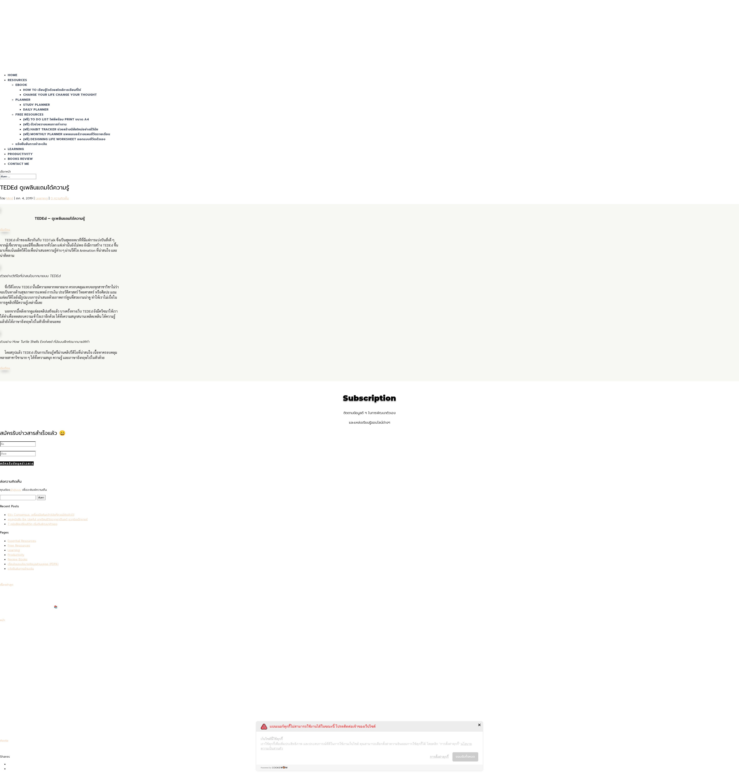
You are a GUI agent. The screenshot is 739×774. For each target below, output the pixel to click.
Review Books (17, 559)
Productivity (16, 555)
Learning (42, 198)
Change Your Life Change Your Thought (60, 94)
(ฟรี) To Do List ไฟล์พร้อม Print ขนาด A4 (56, 119)
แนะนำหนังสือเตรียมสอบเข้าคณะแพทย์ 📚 (33, 607)
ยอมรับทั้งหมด (465, 756)
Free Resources (29, 114)
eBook (21, 85)
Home (12, 628)
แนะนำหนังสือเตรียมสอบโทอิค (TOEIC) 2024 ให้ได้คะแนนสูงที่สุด (47, 612)
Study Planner (36, 104)
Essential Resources (22, 541)
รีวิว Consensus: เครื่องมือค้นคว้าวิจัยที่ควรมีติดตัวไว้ (41, 515)
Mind (9, 198)
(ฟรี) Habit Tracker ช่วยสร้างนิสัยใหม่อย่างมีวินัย (60, 129)
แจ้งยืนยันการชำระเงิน (31, 144)
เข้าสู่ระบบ (15, 490)
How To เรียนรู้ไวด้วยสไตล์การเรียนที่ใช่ (52, 90)
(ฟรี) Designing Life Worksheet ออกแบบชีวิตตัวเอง (64, 139)
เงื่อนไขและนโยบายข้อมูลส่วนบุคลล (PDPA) (33, 564)
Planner (22, 99)
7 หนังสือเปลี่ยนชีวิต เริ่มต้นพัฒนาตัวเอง (32, 524)
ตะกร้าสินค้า (15, 656)
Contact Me (18, 164)
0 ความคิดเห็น (60, 198)
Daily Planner (35, 109)
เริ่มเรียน (5, 229)
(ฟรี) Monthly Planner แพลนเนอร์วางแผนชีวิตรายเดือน (66, 134)
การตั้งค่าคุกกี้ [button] (439, 757)
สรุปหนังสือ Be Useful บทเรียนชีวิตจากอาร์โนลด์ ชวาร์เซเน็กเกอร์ (48, 519)
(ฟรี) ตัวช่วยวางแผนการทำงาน (45, 124)
